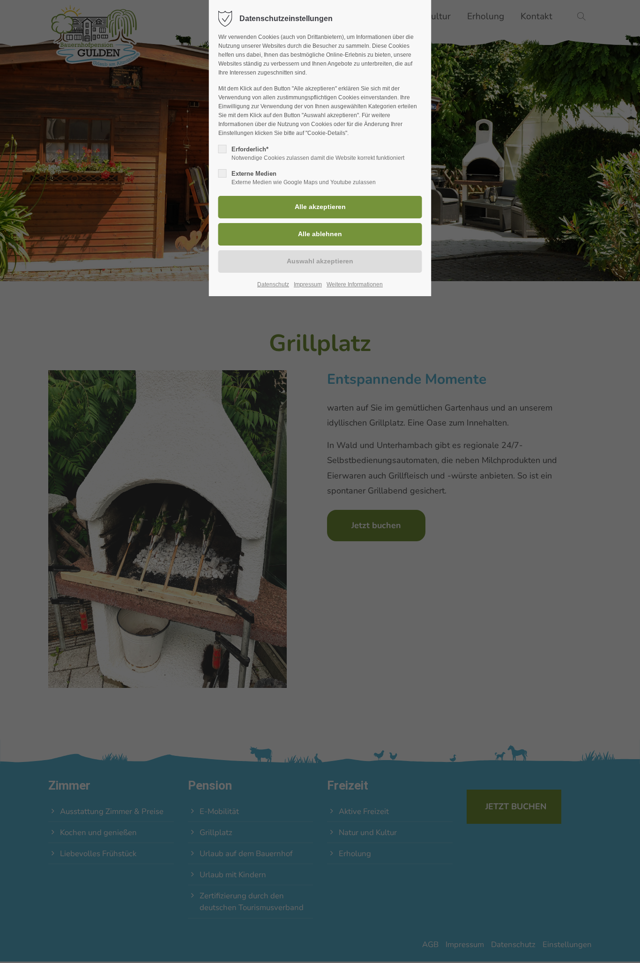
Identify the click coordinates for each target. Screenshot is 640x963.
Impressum (308, 284)
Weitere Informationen (355, 284)
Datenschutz (273, 284)
